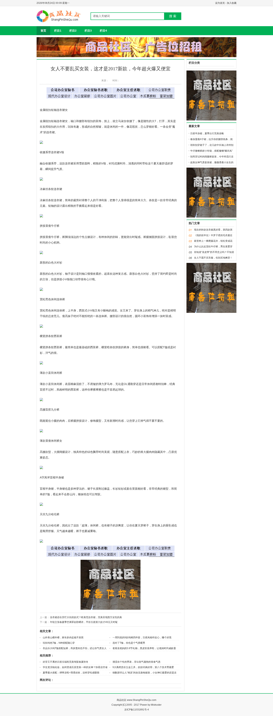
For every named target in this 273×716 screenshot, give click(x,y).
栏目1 (57, 30)
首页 (43, 30)
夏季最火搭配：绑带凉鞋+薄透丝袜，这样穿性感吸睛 (71, 672)
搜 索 (172, 16)
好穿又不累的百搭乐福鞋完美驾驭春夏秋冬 (65, 661)
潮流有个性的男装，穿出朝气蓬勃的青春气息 (136, 661)
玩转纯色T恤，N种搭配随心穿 (59, 642)
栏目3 (88, 30)
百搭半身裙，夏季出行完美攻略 (207, 133)
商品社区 (121, 700)
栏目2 (73, 30)
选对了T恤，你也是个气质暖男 (129, 642)
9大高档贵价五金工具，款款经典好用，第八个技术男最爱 (143, 667)
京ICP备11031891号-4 (136, 709)
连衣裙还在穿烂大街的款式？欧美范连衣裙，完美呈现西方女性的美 (86, 617)
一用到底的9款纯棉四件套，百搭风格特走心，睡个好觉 (142, 637)
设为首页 (220, 3)
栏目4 (103, 30)
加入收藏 (231, 3)
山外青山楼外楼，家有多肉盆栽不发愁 (63, 637)
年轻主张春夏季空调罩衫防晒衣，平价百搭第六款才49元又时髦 (84, 622)
